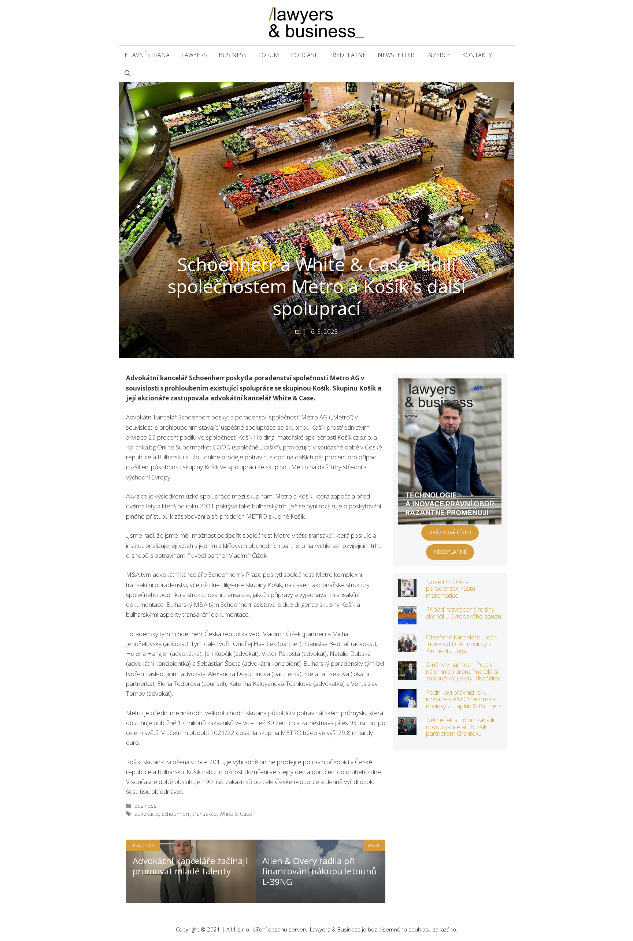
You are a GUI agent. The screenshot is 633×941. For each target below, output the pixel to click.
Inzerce (438, 55)
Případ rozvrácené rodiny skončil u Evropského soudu (463, 612)
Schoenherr (176, 813)
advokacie (146, 813)
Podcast (304, 55)
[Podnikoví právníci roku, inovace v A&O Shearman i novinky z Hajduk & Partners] (407, 702)
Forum (268, 55)
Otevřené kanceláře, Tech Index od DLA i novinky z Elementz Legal (461, 644)
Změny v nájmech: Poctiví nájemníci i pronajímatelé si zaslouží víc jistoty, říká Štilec (463, 671)
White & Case (235, 813)
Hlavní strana (147, 55)
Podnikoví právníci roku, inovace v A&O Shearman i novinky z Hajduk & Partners (463, 699)
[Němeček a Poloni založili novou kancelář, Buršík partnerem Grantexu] (407, 730)
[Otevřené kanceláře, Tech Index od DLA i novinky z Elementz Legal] (407, 647)
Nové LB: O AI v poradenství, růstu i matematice (452, 589)
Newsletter (396, 55)
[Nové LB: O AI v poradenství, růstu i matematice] (407, 591)
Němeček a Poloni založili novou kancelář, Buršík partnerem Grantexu (460, 727)
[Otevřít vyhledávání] (127, 73)
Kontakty (477, 55)
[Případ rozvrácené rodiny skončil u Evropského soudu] (407, 619)
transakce (205, 813)
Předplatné (347, 55)
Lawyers (194, 55)
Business (233, 55)
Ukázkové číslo (450, 532)
